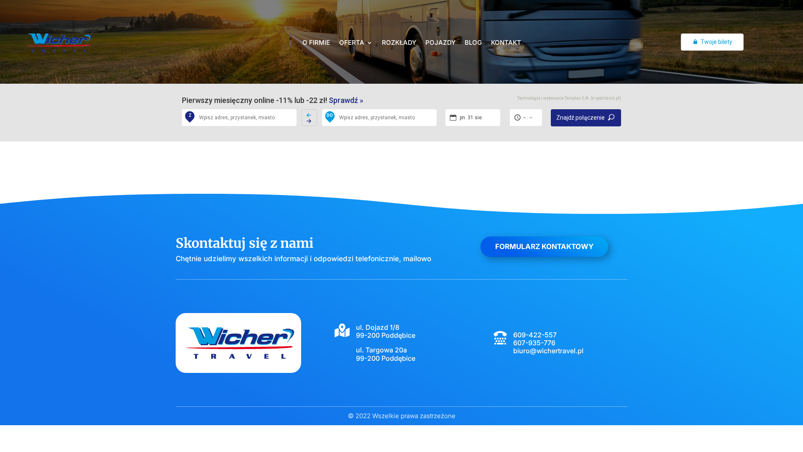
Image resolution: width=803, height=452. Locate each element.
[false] (309, 117)
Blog (473, 43)
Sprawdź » (346, 100)
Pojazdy (440, 43)
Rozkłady (399, 43)
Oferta (351, 43)
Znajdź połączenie (580, 117)
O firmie (316, 43)
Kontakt (506, 43)
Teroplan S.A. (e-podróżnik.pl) (593, 98)
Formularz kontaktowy (544, 246)
